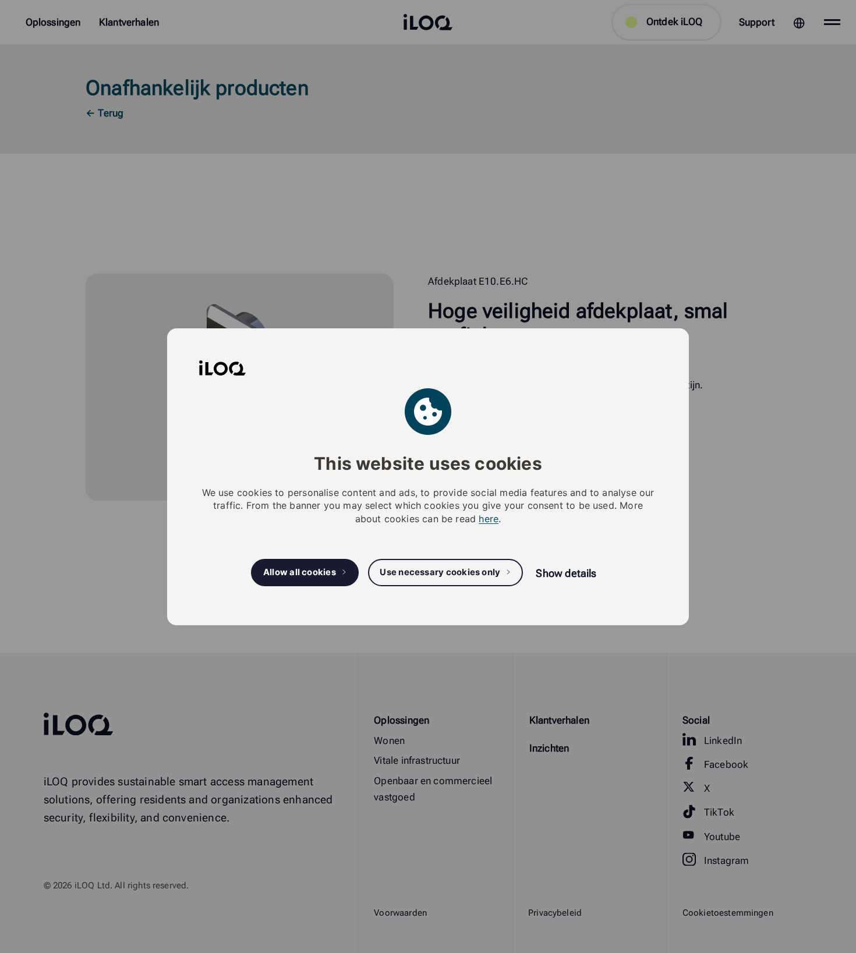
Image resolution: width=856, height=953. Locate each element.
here (488, 518)
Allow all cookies (299, 572)
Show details (566, 573)
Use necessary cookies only (440, 572)
